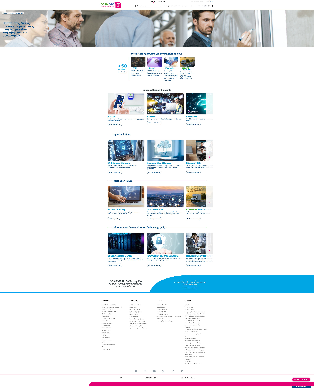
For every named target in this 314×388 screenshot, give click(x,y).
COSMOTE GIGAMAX (108, 318)
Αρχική (5, 13)
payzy (103, 342)
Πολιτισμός (105, 347)
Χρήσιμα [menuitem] (188, 300)
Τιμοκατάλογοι (134, 316)
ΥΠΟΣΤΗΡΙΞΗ (188, 6)
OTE (121, 377)
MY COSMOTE (198, 6)
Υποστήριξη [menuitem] (133, 300)
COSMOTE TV (106, 328)
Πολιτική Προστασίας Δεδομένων (195, 350)
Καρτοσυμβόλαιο (107, 323)
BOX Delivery (106, 337)
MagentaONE (106, 330)
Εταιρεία (207, 1)
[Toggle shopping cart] (210, 6)
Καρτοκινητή (106, 325)
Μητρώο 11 (188, 327)
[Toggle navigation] (212, 6)
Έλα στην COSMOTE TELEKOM (173, 6)
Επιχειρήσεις (161, 1)
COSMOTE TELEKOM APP (137, 321)
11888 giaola (106, 349)
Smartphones (106, 332)
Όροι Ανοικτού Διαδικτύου (193, 364)
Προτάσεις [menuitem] (105, 300)
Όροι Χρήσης (189, 307)
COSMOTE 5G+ (161, 304)
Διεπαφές (188, 361)
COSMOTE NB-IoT (162, 314)
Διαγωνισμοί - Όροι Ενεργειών (194, 343)
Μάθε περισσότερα (115, 172)
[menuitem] (136, 371)
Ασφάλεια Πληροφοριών (192, 345)
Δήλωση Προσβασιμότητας (137, 323)
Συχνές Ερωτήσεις (135, 304)
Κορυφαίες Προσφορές (109, 304)
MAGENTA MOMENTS (108, 344)
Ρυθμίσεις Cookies (190, 338)
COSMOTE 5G (161, 307)
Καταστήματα (195, 1)
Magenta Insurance (108, 340)
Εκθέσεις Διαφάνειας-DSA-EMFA (195, 347)
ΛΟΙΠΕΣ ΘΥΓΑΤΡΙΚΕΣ (151, 377)
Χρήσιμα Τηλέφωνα (135, 312)
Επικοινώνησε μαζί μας (136, 319)
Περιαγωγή (132, 307)
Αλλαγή (122, 72)
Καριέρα (187, 304)
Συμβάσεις (188, 359)
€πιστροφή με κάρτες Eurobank (194, 356)
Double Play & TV (107, 314)
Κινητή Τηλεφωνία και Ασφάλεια (195, 316)
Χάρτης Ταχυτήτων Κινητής (165, 321)
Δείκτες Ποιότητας (190, 309)
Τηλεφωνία (105, 316)
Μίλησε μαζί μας (190, 288)
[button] (205, 6)
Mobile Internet (106, 321)
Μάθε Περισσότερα (115, 124)
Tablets (104, 335)
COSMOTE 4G (161, 312)
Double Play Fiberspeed (109, 311)
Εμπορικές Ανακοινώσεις (192, 340)
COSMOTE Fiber (162, 309)
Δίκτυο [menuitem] (159, 300)
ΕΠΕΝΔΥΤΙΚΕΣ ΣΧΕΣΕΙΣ (188, 377)
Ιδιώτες (153, 1)
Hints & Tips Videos (135, 309)
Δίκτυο (202, 1)
